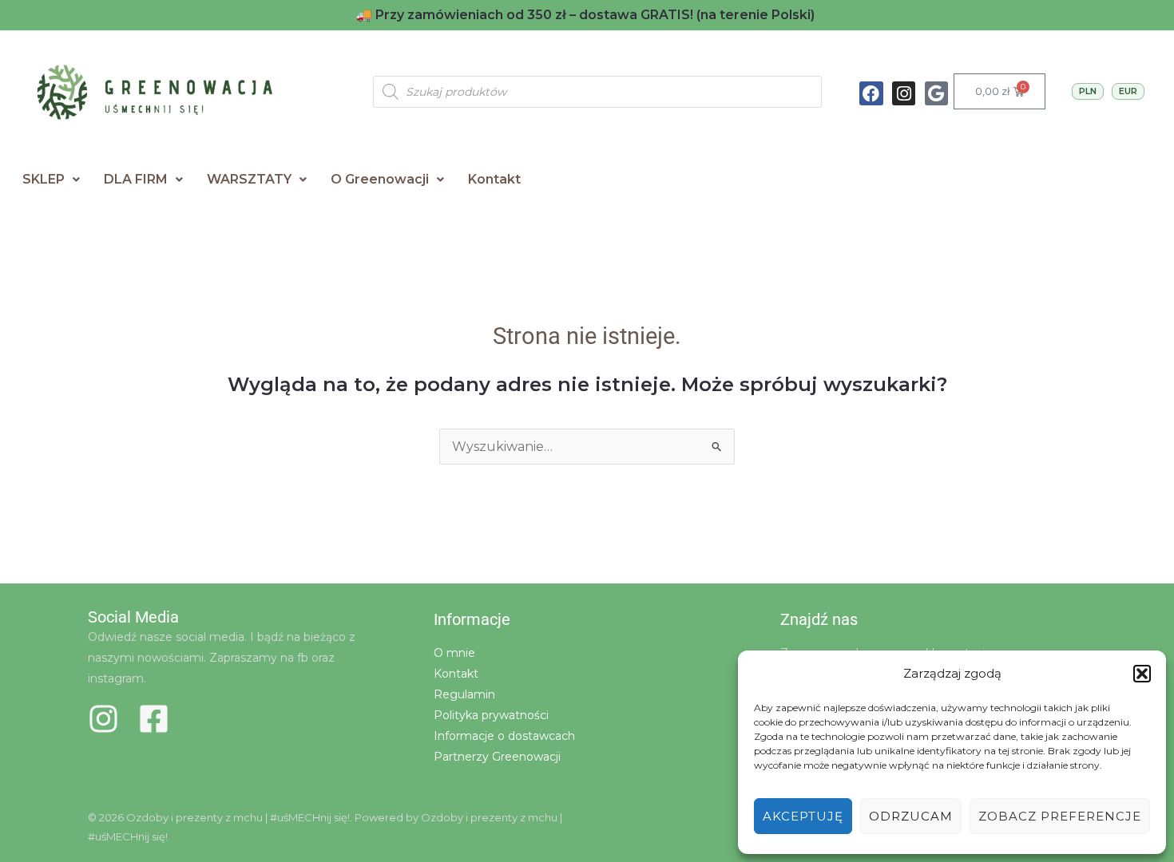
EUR (1128, 91)
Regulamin (464, 694)
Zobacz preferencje (1059, 816)
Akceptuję (803, 816)
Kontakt (494, 179)
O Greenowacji (380, 179)
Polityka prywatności (491, 715)
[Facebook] (153, 718)
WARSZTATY (249, 179)
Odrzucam (911, 816)
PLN (1088, 91)
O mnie (454, 653)
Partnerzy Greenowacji (497, 756)
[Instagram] (103, 718)
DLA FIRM (136, 179)
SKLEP (43, 179)
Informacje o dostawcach (504, 736)
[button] (1142, 674)
